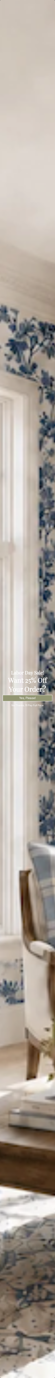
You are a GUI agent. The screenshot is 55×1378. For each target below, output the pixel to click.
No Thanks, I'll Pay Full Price (27, 705)
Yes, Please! (27, 698)
